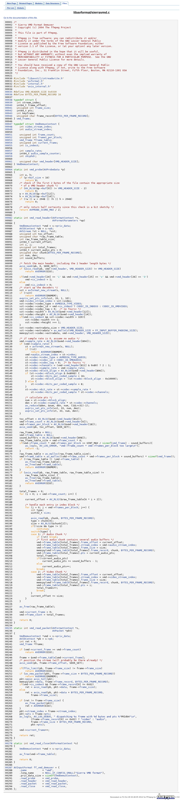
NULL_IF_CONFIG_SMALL (59, 773)
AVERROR (40, 271)
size (47, 512)
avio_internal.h (39, 86)
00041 (8, 108)
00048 (8, 126)
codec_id (46, 360)
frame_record (99, 550)
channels (46, 365)
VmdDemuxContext (46, 124)
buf (44, 188)
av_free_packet (35, 703)
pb (51, 228)
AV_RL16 (30, 188)
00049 (8, 129)
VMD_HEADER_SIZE (66, 161)
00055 (8, 145)
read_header (29, 781)
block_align (49, 370)
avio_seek (25, 266)
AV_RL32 (43, 419)
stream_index (89, 545)
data (39, 681)
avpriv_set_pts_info (33, 298)
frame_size (42, 108)
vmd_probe (35, 169)
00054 (8, 142)
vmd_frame (23, 118)
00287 (8, 767)
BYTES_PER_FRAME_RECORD (71, 116)
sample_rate (33, 150)
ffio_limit (31, 668)
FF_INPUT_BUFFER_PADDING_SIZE (115, 330)
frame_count (46, 134)
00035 (8, 91)
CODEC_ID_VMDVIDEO (114, 306)
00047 (8, 124)
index (71, 354)
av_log (29, 445)
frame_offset (89, 542)
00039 (8, 102)
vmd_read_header (40, 217)
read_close (28, 786)
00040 (8, 105)
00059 (8, 156)
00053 (8, 140)
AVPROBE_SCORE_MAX (41, 209)
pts (83, 553)
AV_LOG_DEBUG (42, 716)
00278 (8, 743)
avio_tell (40, 679)
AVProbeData (52, 169)
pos (29, 679)
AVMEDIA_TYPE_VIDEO (68, 303)
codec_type (48, 357)
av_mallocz (61, 330)
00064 (8, 169)
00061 (8, 161)
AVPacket (58, 630)
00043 (8, 113)
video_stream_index (38, 126)
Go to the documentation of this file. (21, 18)
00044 (8, 116)
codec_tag (47, 362)
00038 (8, 99)
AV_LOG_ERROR (48, 445)
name (24, 770)
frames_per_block (49, 137)
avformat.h (35, 81)
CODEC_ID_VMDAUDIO (69, 360)
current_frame (47, 142)
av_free (30, 461)
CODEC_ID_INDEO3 (87, 306)
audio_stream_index (38, 129)
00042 (8, 110)
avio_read (31, 268)
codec (34, 357)
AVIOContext (27, 228)
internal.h (35, 83)
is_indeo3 (31, 145)
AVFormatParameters (65, 220)
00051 (8, 134)
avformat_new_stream (41, 290)
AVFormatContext (63, 217)
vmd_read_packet (40, 628)
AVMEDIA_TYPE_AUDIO (72, 357)
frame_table (43, 140)
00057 (8, 150)
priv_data (63, 226)
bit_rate (46, 389)
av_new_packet (34, 673)
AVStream (25, 231)
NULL (44, 231)
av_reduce (31, 405)
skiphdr (30, 156)
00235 (8, 628)
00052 (8, 137)
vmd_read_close (39, 743)
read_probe (28, 778)
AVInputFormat (23, 767)
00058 (8, 153)
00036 (8, 94)
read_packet (29, 783)
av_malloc (51, 453)
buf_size (35, 177)
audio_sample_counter (45, 153)
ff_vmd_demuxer (44, 767)
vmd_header (46, 161)
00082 (8, 217)
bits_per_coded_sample (62, 376)
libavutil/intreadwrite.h (45, 78)
